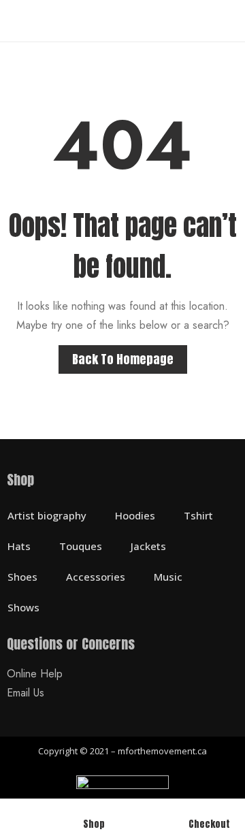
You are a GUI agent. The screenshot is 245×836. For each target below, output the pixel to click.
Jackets (148, 546)
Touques (80, 546)
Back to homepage (123, 359)
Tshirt (198, 515)
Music (168, 576)
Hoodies (135, 515)
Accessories (95, 576)
